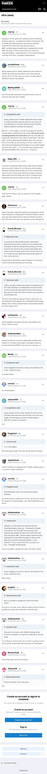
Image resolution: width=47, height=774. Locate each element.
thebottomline (14, 333)
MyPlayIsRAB (14, 87)
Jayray (6, 21)
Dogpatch (12, 433)
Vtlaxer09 (12, 668)
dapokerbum (13, 460)
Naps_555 (12, 159)
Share (24, 749)
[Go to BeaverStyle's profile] (4, 653)
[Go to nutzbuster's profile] (4, 316)
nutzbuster (13, 315)
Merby (11, 354)
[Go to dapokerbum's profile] (4, 461)
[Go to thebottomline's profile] (4, 334)
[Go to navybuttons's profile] (4, 65)
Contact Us (23, 770)
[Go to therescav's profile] (4, 206)
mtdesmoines (14, 512)
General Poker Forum (23, 23)
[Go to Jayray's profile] (4, 33)
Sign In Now (23, 735)
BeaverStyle (13, 652)
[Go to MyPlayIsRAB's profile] (4, 88)
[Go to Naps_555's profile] (4, 160)
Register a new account (23, 720)
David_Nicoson (14, 228)
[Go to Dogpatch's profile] (4, 434)
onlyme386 (13, 399)
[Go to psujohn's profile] (4, 588)
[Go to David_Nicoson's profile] (4, 229)
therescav (12, 205)
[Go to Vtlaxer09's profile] (4, 670)
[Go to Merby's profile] (4, 355)
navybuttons (14, 64)
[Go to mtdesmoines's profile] (4, 513)
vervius (11, 383)
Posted (17, 34)
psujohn (11, 587)
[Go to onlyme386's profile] (4, 400)
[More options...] (43, 32)
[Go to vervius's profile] (4, 384)
